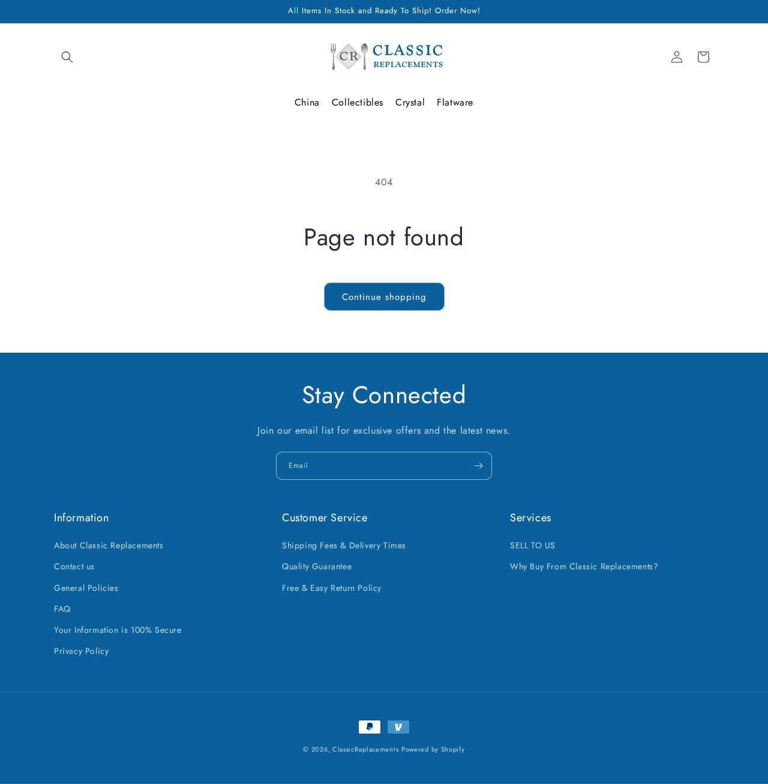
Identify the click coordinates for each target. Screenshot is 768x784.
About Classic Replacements (109, 545)
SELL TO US (533, 545)
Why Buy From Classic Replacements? (584, 567)
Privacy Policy (81, 651)
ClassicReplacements (365, 749)
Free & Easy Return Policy (332, 588)
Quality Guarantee (317, 567)
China (307, 102)
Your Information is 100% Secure (118, 630)
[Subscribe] (478, 466)
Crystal (410, 102)
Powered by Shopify (433, 749)
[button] (67, 57)
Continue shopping (384, 297)
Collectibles (357, 102)
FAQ (62, 609)
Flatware (455, 102)
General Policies (86, 588)
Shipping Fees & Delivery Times (344, 545)
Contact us (74, 567)
